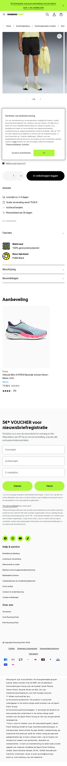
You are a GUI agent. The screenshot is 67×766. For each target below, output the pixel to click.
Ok (44, 153)
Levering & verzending (11, 559)
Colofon (11, 648)
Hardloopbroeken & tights (45, 26)
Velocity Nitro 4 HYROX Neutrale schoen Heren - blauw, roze (25, 376)
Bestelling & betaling (11, 553)
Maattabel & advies (10, 575)
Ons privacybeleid (9, 506)
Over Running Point (10, 617)
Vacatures (6, 612)
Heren (8, 26)
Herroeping (33, 654)
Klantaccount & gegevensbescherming (18, 570)
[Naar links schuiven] (26, 99)
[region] (33, 134)
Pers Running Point (10, 622)
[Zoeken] (47, 14)
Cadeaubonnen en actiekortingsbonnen (19, 581)
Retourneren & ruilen (11, 564)
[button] (4, 14)
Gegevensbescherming (49, 648)
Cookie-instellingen (10, 597)
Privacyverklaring (13, 144)
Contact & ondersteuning (13, 592)
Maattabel (6, 188)
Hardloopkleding (23, 26)
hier (15, 142)
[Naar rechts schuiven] (40, 99)
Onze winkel (7, 586)
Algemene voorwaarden (27, 648)
